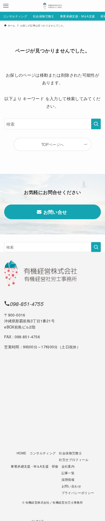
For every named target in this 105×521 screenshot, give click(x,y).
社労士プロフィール (73, 459)
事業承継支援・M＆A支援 (30, 466)
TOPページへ (52, 144)
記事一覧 (68, 473)
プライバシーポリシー (78, 492)
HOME (22, 453)
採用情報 (68, 479)
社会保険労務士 (70, 453)
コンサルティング (43, 453)
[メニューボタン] (6, 6)
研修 (55, 466)
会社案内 (68, 466)
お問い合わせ (71, 486)
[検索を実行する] (96, 124)
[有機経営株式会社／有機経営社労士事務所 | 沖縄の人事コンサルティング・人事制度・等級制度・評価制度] (52, 6)
